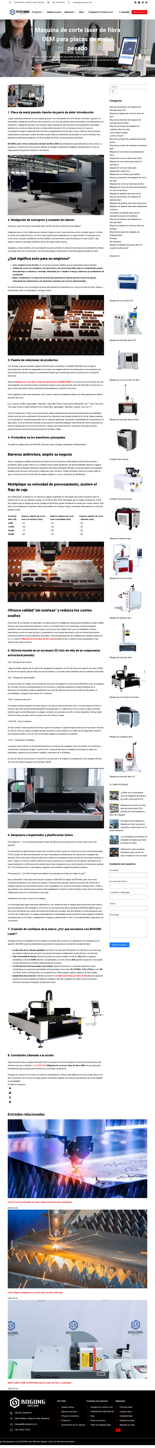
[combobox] (128, 86)
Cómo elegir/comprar (59, 70)
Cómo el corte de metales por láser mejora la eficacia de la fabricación (40, 1202)
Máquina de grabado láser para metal (125, 193)
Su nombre (114, 870)
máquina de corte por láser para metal (126, 158)
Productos (37, 12)
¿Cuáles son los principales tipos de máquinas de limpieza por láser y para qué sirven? (133, 795)
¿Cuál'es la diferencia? (119, 248)
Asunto (113, 903)
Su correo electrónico (118, 881)
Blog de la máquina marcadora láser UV (126, 245)
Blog (81, 12)
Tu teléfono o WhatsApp (120, 892)
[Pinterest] (56, 1097)
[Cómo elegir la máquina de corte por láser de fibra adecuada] (77, 1249)
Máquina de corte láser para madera (125, 174)
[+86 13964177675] (48, 2)
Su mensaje (114, 915)
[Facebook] (135, 2)
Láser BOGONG (38, 1065)
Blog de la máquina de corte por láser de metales (89, 70)
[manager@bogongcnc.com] (68, 2)
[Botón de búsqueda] (113, 91)
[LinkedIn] (56, 1102)
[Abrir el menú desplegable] (43, 12)
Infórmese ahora (139, 12)
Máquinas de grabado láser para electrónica (128, 203)
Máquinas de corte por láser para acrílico (127, 184)
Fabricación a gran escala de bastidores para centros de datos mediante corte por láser (134, 852)
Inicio (26, 12)
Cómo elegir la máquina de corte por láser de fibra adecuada (35, 1292)
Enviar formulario (119, 945)
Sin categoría (115, 241)
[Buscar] (128, 12)
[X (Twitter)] (139, 2)
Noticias (113, 238)
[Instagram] (143, 2)
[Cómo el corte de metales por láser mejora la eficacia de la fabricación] (77, 1158)
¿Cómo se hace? (117, 136)
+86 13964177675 (58, 2)
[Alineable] (146, 2)
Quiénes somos (54, 12)
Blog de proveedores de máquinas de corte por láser (55, 68)
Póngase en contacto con (101, 12)
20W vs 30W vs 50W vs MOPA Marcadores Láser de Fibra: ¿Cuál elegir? (40, 1383)
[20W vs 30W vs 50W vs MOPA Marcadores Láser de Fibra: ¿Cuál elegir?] (77, 1339)
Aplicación (69, 12)
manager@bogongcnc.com (82, 2)
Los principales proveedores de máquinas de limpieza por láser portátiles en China (134, 840)
